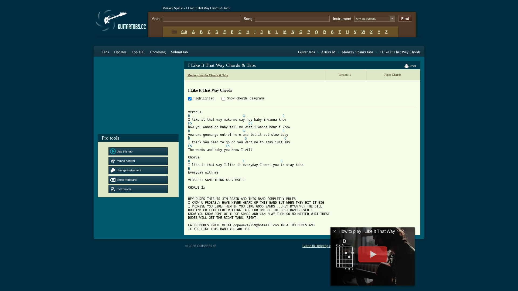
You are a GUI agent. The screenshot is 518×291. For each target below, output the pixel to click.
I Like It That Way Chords (400, 52)
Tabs (105, 52)
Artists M (328, 52)
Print (412, 65)
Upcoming (158, 52)
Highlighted (203, 99)
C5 (250, 123)
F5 (190, 123)
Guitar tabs (306, 52)
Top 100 (138, 52)
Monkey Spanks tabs (357, 52)
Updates (120, 52)
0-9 (184, 32)
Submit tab (179, 52)
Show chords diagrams (246, 99)
